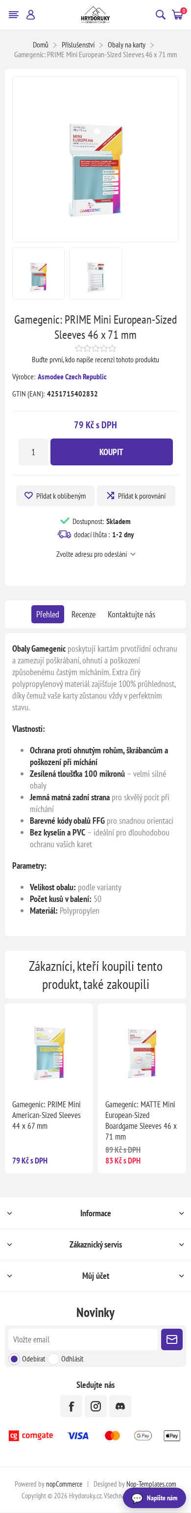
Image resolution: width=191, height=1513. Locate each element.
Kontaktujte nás (131, 614)
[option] (38, 273)
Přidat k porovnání (142, 496)
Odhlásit (72, 1358)
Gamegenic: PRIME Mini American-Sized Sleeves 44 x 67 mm (46, 1115)
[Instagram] (96, 1406)
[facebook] (71, 1406)
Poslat (172, 1339)
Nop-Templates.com (151, 1484)
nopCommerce (64, 1484)
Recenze (84, 614)
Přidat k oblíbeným (61, 496)
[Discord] (120, 1406)
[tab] (47, 614)
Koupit (111, 452)
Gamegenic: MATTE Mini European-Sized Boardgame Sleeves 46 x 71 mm (141, 1120)
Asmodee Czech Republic (72, 376)
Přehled (47, 614)
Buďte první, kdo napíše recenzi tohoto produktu (95, 359)
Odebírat (33, 1358)
